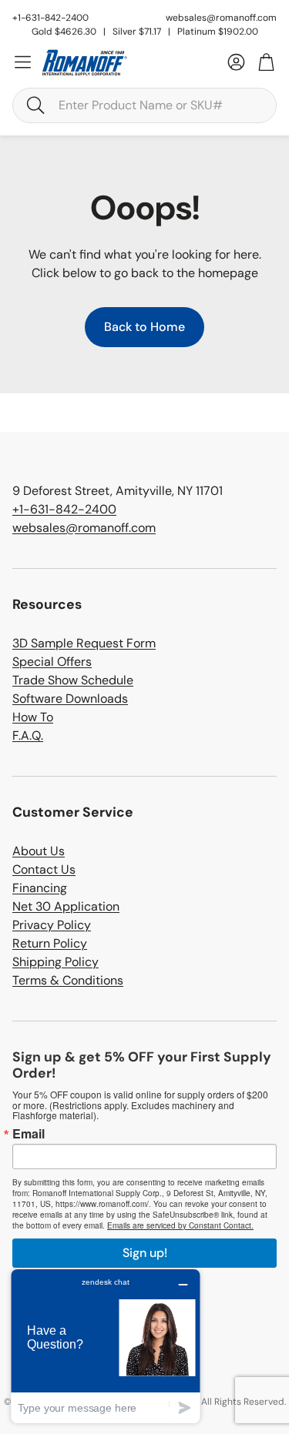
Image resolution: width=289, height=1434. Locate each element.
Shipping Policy (55, 962)
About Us (38, 851)
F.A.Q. (27, 735)
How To (32, 717)
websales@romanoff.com (221, 18)
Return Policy (49, 943)
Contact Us (44, 869)
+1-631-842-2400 (64, 509)
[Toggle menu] (22, 62)
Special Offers (52, 661)
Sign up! (145, 1253)
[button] (144, 105)
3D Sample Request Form (84, 643)
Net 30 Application (65, 906)
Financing (39, 888)
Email (28, 1134)
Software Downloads (70, 698)
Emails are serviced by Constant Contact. (180, 1225)
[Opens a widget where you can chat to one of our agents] (105, 1346)
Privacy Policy (51, 925)
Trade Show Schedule (72, 680)
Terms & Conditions (67, 980)
